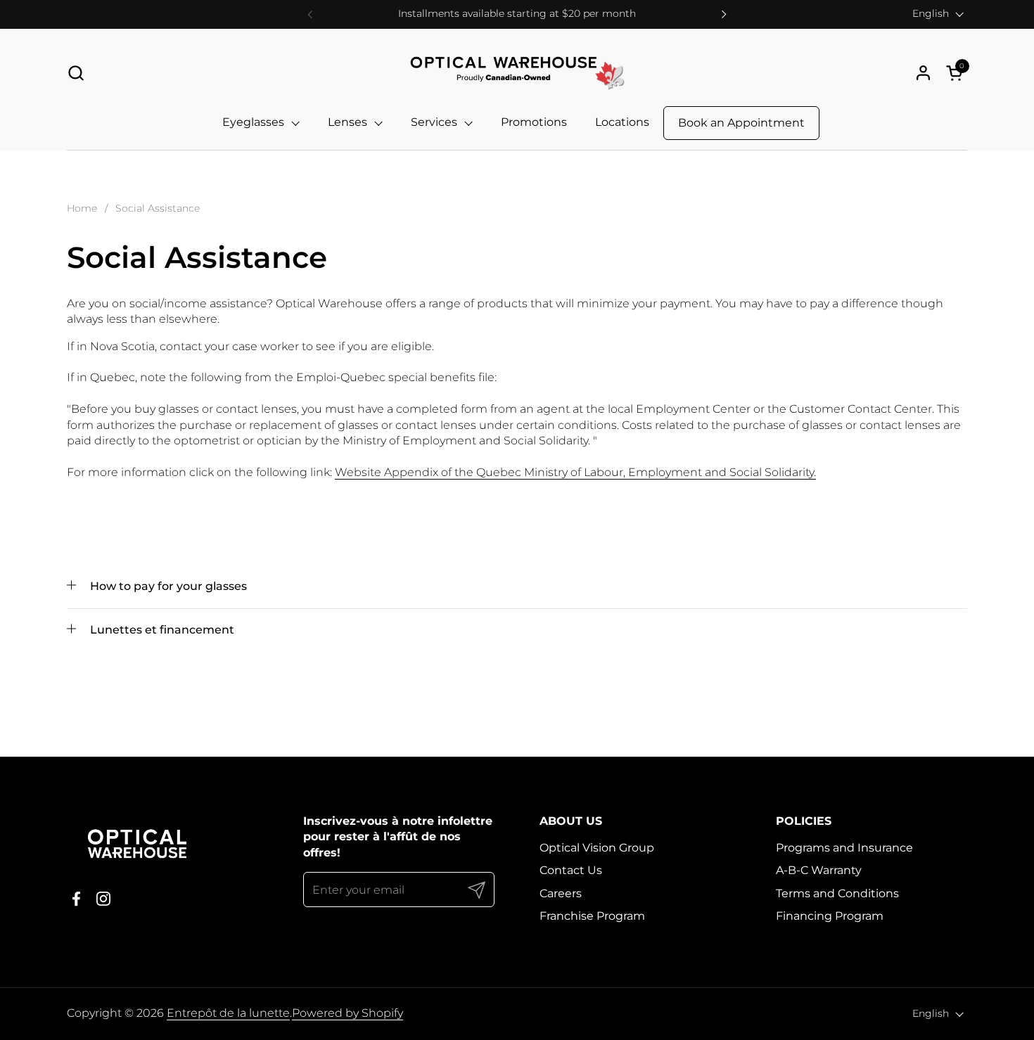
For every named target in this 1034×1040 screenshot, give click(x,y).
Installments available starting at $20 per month (517, 13)
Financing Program (829, 916)
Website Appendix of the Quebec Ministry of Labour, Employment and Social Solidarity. (575, 472)
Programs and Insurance (844, 847)
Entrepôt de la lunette (228, 1013)
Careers (561, 893)
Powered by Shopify (347, 1013)
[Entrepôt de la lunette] (516, 73)
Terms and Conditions (837, 893)
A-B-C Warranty (819, 870)
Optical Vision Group (597, 847)
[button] (75, 73)
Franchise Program (592, 916)
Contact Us (571, 870)
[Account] (923, 73)
